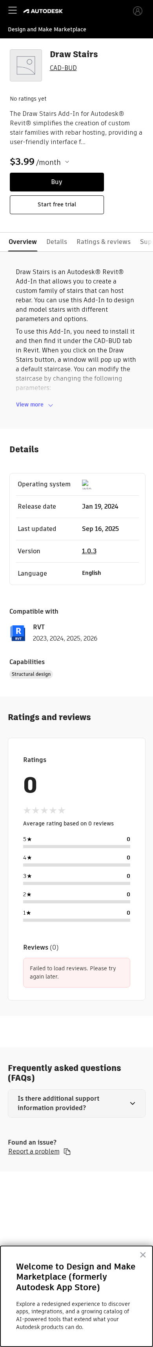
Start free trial (57, 204)
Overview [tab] (23, 241)
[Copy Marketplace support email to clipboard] (67, 1152)
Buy (56, 181)
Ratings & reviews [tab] (103, 241)
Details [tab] (56, 241)
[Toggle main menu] (12, 10)
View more (30, 404)
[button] (76, 1103)
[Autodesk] (44, 11)
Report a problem (34, 1151)
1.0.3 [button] (89, 551)
